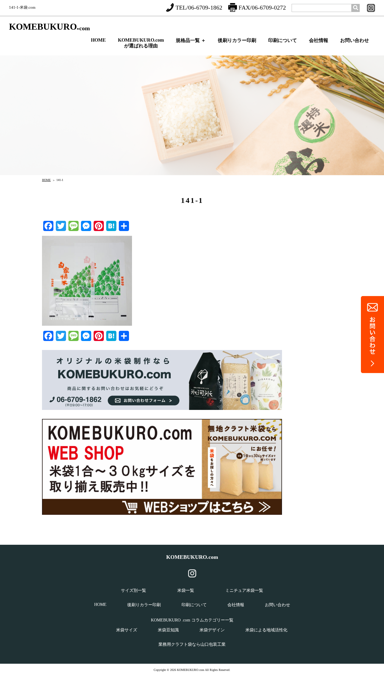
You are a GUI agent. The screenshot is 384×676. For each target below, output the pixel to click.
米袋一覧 (185, 590)
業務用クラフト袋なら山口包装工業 (192, 644)
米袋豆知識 (168, 630)
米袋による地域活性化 (266, 630)
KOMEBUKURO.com (192, 557)
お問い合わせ (354, 40)
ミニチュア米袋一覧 (244, 590)
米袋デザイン (212, 630)
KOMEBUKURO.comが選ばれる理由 (141, 42)
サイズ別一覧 (133, 590)
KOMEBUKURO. (49, 26)
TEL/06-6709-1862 (199, 7)
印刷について (282, 40)
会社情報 (318, 40)
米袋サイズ (126, 630)
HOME (98, 40)
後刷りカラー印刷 (237, 40)
